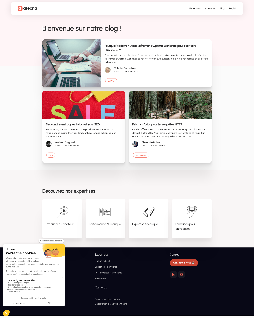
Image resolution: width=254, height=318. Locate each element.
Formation (100, 278)
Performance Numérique (108, 272)
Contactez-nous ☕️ (183, 262)
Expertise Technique (106, 266)
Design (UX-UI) (102, 261)
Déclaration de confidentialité (111, 303)
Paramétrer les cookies (107, 299)
